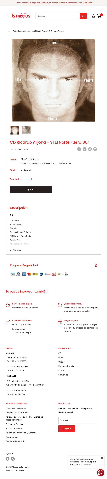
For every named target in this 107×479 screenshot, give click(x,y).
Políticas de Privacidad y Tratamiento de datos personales (24, 418)
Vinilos (61, 362)
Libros (61, 370)
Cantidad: (14, 179)
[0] (99, 16)
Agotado (31, 189)
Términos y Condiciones (17, 412)
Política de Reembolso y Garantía (21, 432)
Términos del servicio (15, 441)
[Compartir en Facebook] (79, 149)
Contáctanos (12, 437)
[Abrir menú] (7, 16)
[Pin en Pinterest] (85, 149)
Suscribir (67, 428)
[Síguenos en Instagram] (13, 459)
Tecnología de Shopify (15, 470)
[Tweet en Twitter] (90, 149)
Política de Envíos (14, 428)
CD (59, 353)
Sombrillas (63, 375)
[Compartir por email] (95, 149)
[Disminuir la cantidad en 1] (24, 179)
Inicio (8, 31)
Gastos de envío (46, 163)
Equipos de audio (66, 366)
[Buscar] (83, 16)
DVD (60, 357)
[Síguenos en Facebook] (7, 459)
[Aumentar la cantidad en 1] (39, 179)
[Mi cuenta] (93, 16)
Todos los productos (21, 31)
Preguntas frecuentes (16, 408)
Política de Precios (14, 424)
